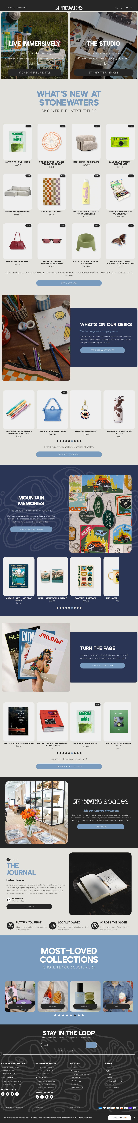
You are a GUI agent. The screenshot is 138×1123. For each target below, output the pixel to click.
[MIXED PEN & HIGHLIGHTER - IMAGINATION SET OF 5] (18, 409)
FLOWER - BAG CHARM (85, 431)
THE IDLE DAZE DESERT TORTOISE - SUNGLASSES (52, 262)
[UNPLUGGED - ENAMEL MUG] (119, 576)
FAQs (108, 1071)
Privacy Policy (39, 1107)
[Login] (121, 7)
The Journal (75, 1071)
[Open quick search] (116, 7)
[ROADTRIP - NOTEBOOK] (85, 576)
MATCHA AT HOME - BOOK (17, 162)
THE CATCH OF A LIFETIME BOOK (19, 743)
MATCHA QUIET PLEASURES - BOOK (119, 744)
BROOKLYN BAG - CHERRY (17, 261)
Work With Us (76, 1081)
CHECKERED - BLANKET (52, 212)
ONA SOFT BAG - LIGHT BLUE (52, 431)
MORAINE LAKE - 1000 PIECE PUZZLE (19, 599)
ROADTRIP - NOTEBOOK (85, 598)
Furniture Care (111, 1084)
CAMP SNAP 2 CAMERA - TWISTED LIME (120, 163)
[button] (57, 441)
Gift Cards (74, 1084)
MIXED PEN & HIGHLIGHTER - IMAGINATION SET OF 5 (19, 432)
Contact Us (110, 1068)
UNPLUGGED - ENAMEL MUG (119, 598)
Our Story (74, 1068)
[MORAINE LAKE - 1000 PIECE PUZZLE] (18, 576)
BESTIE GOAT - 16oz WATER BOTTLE (119, 432)
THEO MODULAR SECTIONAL (18, 212)
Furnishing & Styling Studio (81, 1074)
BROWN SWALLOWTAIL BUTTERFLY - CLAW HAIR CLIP (120, 262)
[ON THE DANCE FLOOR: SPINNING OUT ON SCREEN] (52, 722)
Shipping (109, 1078)
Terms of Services (75, 1107)
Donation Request (77, 1087)
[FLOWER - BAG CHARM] (85, 409)
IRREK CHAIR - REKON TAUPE (86, 162)
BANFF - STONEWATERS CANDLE (52, 598)
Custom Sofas (76, 1078)
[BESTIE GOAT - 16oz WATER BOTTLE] (119, 409)
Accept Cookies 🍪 (120, 1118)
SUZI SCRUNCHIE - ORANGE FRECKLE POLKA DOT (51, 163)
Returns (108, 1074)
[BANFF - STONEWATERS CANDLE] (52, 576)
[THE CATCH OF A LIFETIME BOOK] (18, 722)
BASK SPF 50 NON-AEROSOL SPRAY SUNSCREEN (86, 213)
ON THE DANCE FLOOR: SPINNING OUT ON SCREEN (52, 744)
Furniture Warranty (112, 1087)
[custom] (3, 1094)
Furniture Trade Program (114, 1081)
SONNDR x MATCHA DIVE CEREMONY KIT (120, 213)
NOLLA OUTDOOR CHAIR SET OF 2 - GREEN (86, 262)
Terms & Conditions (84, 1118)
